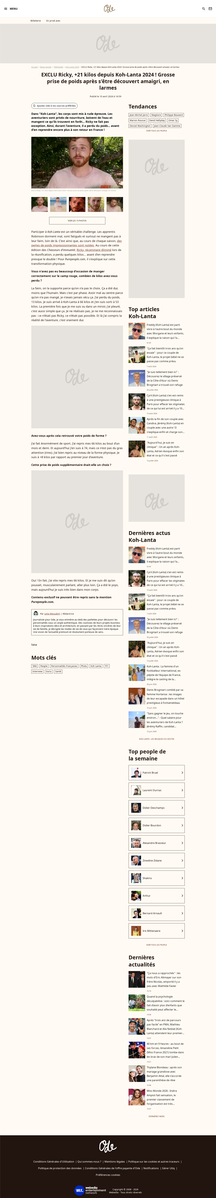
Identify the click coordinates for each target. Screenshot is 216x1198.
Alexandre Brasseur (154, 843)
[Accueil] (109, 8)
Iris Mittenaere (151, 931)
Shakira (147, 878)
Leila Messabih (52, 613)
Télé (34, 665)
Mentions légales (115, 1161)
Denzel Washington (140, 125)
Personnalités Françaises (64, 665)
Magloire (156, 114)
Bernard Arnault (152, 913)
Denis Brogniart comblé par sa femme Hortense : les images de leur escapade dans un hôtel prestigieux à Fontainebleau (165, 696)
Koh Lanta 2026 (72, 67)
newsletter (210, 9)
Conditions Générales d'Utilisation (53, 1161)
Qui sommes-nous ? (89, 1161)
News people (45, 67)
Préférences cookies (108, 1175)
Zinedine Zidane (152, 860)
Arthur (147, 895)
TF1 (106, 665)
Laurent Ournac (152, 790)
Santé (58, 671)
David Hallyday (157, 120)
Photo (84, 665)
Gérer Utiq (168, 1168)
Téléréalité (58, 67)
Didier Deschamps (154, 808)
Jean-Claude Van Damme (167, 125)
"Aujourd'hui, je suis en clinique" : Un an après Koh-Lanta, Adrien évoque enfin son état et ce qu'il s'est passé (165, 449)
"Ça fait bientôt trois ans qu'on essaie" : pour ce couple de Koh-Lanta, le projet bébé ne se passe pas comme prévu (165, 355)
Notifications (151, 1168)
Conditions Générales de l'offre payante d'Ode (112, 1168)
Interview (37, 671)
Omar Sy (172, 120)
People (43, 665)
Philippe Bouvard (174, 114)
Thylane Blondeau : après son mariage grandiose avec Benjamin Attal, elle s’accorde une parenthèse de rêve (164, 1074)
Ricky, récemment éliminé (94, 250)
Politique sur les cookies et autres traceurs (153, 1161)
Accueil (34, 67)
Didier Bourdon (152, 825)
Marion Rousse (137, 120)
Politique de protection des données (60, 1168)
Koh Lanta (96, 665)
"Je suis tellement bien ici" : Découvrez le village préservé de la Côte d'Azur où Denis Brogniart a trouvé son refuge (165, 378)
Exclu (49, 671)
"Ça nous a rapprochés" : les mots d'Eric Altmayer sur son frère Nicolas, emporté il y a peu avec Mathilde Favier (164, 979)
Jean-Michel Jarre (139, 114)
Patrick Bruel (150, 772)
